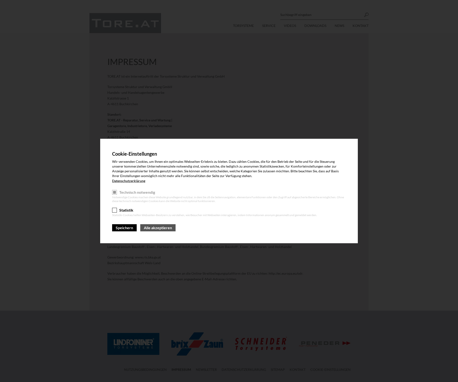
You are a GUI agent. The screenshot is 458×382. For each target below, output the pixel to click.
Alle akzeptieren (158, 227)
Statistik (126, 210)
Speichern (124, 227)
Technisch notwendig (137, 192)
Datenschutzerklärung (128, 181)
